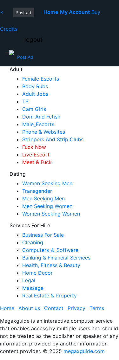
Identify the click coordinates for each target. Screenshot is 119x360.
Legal (28, 280)
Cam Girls (34, 109)
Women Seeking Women (51, 214)
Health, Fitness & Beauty (51, 265)
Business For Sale (43, 235)
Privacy (76, 308)
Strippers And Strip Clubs (52, 139)
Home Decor (37, 273)
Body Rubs (35, 86)
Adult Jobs (35, 94)
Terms (96, 308)
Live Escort (36, 154)
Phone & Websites (43, 132)
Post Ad (25, 57)
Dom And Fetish (41, 116)
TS (25, 101)
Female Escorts (40, 79)
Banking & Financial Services (56, 257)
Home (7, 308)
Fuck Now (34, 147)
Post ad (23, 12)
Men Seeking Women (47, 206)
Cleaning (32, 242)
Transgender (37, 191)
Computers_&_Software (50, 250)
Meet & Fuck (37, 162)
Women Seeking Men (47, 183)
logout (33, 39)
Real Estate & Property (49, 295)
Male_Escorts (38, 124)
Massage (32, 288)
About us (29, 308)
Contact (53, 308)
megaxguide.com (84, 351)
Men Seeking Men (43, 198)
